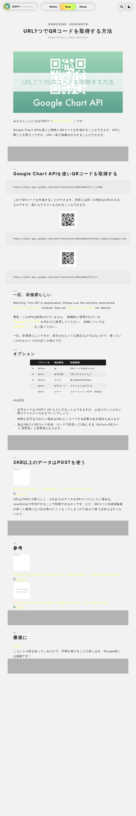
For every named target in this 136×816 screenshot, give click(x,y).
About (83, 6)
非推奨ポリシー (23, 326)
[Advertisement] (68, 153)
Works (53, 6)
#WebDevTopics (57, 37)
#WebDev (82, 37)
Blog (68, 6)
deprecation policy (81, 307)
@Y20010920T (63, 121)
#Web (71, 37)
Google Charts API (26, 307)
